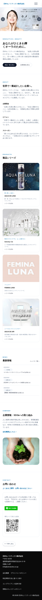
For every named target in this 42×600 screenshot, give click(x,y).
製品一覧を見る (9, 65)
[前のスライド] (3, 19)
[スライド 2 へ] (36, 9)
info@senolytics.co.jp (10, 567)
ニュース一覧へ (34, 361)
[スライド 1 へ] (34, 9)
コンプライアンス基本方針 (12, 584)
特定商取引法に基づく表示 (12, 578)
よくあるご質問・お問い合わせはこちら (17, 488)
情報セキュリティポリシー (12, 589)
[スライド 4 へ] (39, 9)
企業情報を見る (25, 65)
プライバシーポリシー (18, 573)
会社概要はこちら (9, 432)
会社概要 (6, 573)
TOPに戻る (9, 544)
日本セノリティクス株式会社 (14, 4)
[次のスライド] (39, 19)
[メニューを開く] (35, 4)
